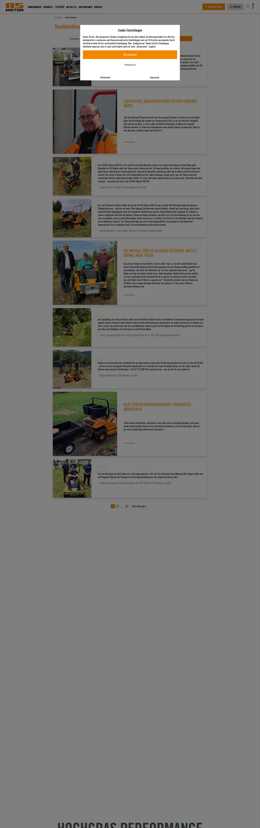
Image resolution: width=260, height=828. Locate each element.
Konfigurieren (130, 64)
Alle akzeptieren (130, 54)
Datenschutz (105, 77)
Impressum (154, 77)
